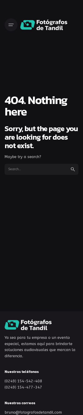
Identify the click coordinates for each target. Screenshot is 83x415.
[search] (72, 169)
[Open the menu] (11, 24)
